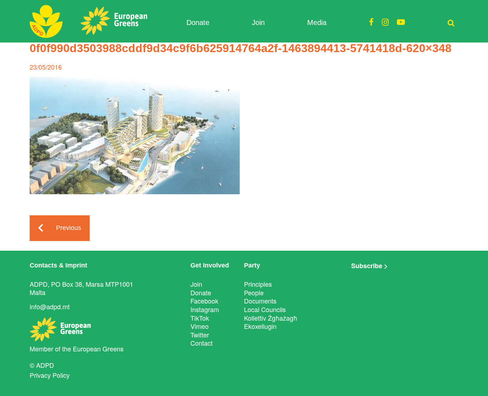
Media (317, 22)
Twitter (199, 334)
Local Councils (265, 309)
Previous (68, 227)
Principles (258, 284)
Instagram (204, 309)
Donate (197, 22)
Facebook (204, 300)
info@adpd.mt (50, 306)
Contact (201, 342)
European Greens (98, 348)
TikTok (199, 317)
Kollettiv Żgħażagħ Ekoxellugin (270, 322)
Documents (260, 300)
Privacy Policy (50, 375)
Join (258, 22)
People (254, 292)
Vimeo (199, 326)
